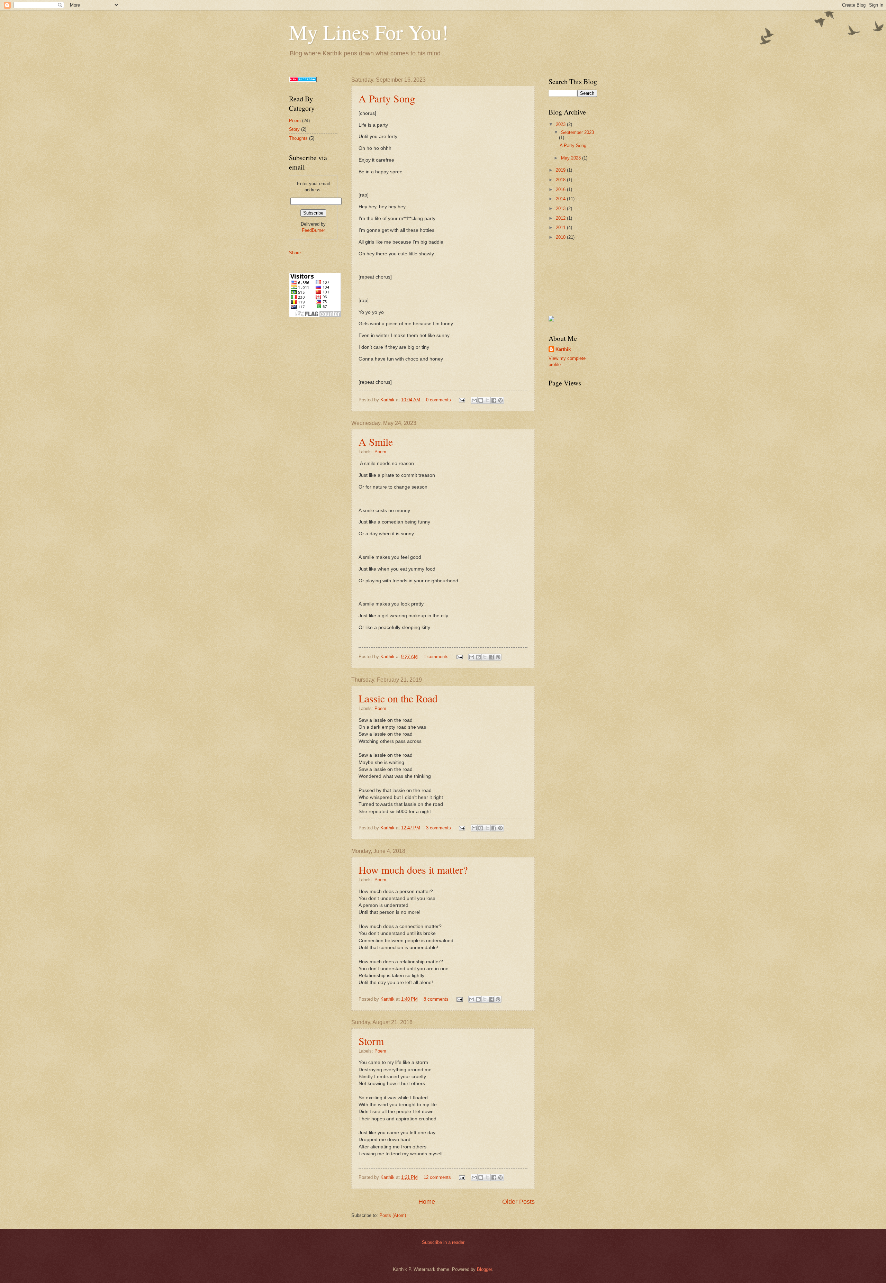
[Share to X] (487, 400)
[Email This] (474, 400)
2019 (561, 170)
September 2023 (577, 132)
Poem (380, 451)
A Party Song (387, 98)
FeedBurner (313, 230)
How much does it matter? (413, 869)
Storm (371, 1041)
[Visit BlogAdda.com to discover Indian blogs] (303, 80)
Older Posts (518, 1201)
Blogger (484, 1269)
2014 (561, 198)
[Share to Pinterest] (500, 400)
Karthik (388, 399)
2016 (561, 189)
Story (294, 129)
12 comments (437, 1177)
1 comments (436, 656)
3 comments (438, 827)
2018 (561, 179)
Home (426, 1201)
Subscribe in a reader (443, 1242)
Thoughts (298, 138)
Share (295, 252)
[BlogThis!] (480, 400)
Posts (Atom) (392, 1215)
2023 (561, 124)
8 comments (436, 999)
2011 (561, 227)
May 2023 (571, 158)
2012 (561, 218)
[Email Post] (462, 399)
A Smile (376, 441)
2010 (561, 237)
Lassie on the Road (398, 698)
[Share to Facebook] (493, 400)
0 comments (438, 399)
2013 (561, 208)
